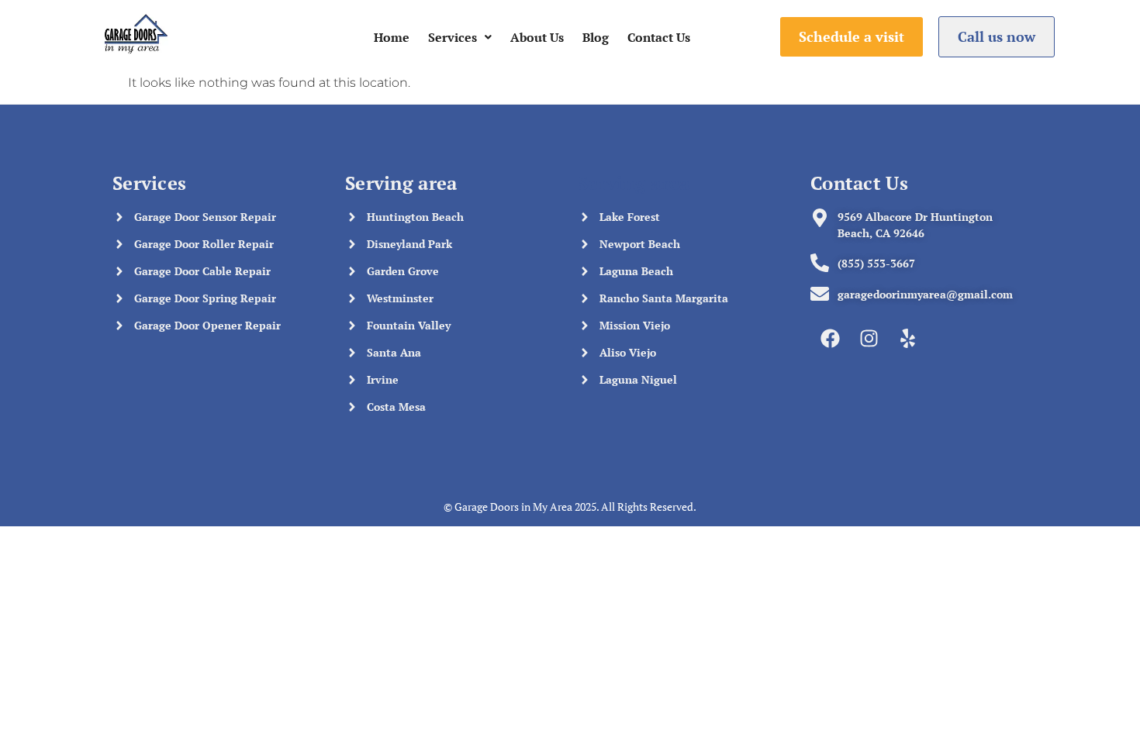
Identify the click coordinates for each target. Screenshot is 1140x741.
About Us (537, 37)
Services (452, 37)
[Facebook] (829, 338)
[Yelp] (907, 338)
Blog (595, 37)
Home (391, 37)
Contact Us (658, 37)
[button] (460, 37)
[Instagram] (868, 338)
